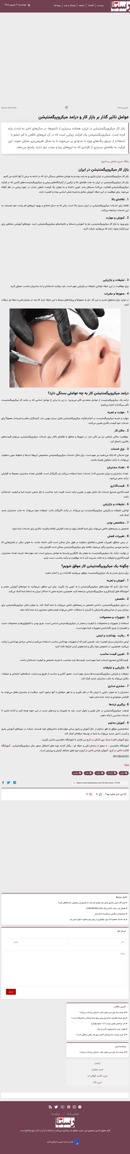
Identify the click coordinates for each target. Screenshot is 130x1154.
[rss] (50, 1107)
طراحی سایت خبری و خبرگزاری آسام (60, 1142)
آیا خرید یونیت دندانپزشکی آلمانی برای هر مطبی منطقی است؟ (101, 1034)
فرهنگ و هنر (69, 5)
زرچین (97, 1063)
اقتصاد (91, 5)
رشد (87, 773)
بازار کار (110, 773)
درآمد (98, 773)
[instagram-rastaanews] (74, 1107)
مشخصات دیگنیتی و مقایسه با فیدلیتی (110, 914)
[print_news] (66, 108)
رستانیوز (66, 1130)
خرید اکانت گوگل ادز (98, 1076)
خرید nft (97, 1083)
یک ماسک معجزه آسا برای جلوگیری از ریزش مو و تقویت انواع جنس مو (98, 919)
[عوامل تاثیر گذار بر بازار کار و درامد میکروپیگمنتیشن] (14, 782)
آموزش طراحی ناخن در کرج (94, 751)
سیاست (100, 5)
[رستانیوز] (117, 6)
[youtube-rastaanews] (63, 1107)
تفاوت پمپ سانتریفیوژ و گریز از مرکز (111, 1029)
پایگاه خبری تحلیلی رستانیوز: (115, 162)
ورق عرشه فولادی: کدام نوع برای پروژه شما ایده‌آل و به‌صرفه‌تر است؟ (98, 1018)
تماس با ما (73, 1114)
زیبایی (75, 773)
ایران (122, 773)
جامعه (81, 5)
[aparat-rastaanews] (68, 1107)
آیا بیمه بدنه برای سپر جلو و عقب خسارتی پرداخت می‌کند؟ (103, 1012)
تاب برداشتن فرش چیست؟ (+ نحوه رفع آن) (108, 1023)
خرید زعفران (98, 1070)
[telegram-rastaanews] (79, 1107)
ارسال (11, 991)
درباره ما (55, 1114)
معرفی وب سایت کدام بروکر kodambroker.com (106, 908)
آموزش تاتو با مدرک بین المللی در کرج (105, 740)
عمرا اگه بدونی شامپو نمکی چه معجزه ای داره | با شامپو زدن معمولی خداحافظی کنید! (92, 902)
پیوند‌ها (57, 5)
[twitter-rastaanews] (56, 1107)
